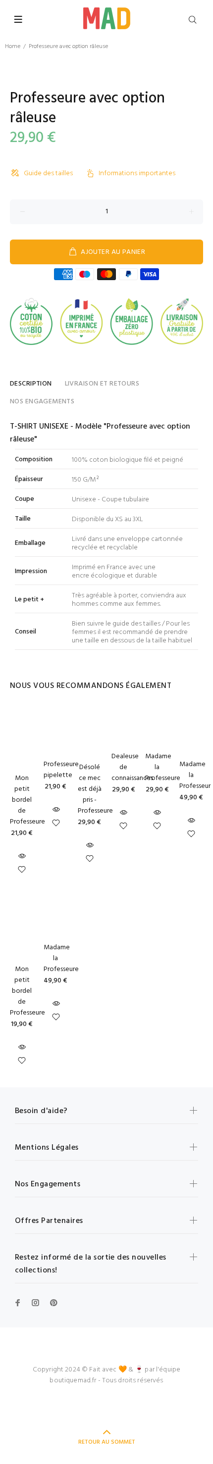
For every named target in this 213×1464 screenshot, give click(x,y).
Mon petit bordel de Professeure (27, 800)
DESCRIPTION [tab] (31, 384)
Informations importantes (137, 173)
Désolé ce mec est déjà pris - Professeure (95, 789)
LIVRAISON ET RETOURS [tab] (102, 384)
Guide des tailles (48, 173)
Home (12, 46)
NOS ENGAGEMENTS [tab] (42, 401)
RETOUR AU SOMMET (106, 1442)
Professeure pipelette (61, 770)
